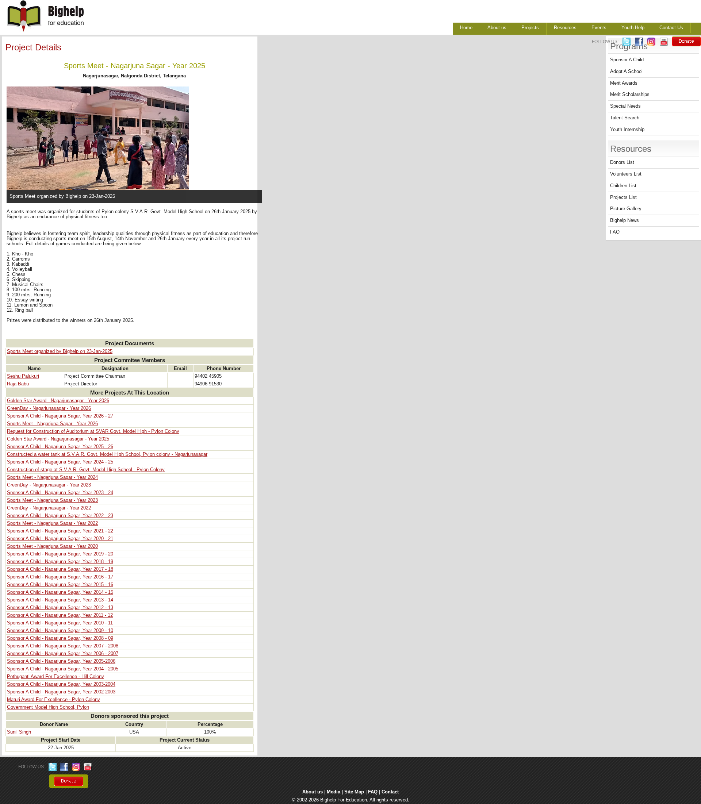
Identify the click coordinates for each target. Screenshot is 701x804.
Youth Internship (627, 129)
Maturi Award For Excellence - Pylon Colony (53, 699)
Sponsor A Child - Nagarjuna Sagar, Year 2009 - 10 (60, 630)
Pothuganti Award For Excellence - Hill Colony (55, 676)
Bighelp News (624, 220)
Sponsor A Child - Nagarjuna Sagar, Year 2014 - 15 (60, 592)
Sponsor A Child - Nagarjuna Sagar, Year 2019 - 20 (60, 554)
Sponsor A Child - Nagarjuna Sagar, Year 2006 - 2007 (62, 653)
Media (333, 792)
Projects (530, 27)
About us (496, 27)
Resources (565, 27)
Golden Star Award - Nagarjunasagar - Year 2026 (58, 400)
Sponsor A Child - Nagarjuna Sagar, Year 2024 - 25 (60, 462)
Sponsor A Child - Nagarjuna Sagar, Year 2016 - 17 (60, 577)
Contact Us (671, 27)
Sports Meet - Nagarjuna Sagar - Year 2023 (52, 500)
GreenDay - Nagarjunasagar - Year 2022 (49, 508)
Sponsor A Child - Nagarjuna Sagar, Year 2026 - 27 (60, 416)
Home (466, 27)
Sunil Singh (19, 732)
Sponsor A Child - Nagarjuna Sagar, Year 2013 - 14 (60, 600)
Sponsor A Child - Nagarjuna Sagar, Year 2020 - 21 (60, 538)
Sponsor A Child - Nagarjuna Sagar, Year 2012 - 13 (60, 607)
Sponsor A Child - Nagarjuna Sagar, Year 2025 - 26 (60, 446)
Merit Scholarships (630, 94)
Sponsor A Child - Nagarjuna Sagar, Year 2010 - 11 (60, 623)
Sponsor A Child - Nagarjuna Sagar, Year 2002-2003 (61, 692)
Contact (390, 792)
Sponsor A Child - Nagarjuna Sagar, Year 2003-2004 (61, 684)
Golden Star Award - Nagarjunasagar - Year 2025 (58, 439)
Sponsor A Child (627, 59)
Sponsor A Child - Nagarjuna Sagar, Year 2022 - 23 (60, 515)
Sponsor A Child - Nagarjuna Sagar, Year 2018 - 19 (60, 561)
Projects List (623, 197)
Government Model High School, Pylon (48, 707)
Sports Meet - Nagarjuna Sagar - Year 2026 (52, 423)
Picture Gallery (625, 208)
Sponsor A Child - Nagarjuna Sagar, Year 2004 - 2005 (62, 669)
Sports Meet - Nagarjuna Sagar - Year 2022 (52, 523)
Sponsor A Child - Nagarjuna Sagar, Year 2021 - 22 (60, 531)
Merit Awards (623, 83)
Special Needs (625, 106)
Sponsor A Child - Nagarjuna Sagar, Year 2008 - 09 (60, 638)
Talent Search (624, 117)
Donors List (622, 162)
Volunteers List (625, 174)
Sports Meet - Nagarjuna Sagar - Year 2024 (52, 477)
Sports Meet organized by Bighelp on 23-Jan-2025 (59, 351)
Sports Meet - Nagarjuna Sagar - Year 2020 (52, 546)
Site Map (354, 792)
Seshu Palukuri (23, 376)
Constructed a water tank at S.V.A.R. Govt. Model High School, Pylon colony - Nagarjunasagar (107, 454)
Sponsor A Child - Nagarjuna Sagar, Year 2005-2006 (61, 661)
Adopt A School (626, 71)
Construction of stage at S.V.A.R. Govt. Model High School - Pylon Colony (86, 469)
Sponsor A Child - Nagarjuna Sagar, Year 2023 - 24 (60, 492)
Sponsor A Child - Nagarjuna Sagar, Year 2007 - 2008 (62, 646)
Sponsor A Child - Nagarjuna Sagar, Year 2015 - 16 (60, 584)
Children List (623, 185)
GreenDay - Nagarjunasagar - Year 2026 (49, 408)
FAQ (615, 232)
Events (598, 27)
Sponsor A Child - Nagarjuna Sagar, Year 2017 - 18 (60, 569)
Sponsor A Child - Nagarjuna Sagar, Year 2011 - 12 (60, 615)
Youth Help (632, 27)
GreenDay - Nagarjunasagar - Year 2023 (49, 485)
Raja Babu (18, 383)
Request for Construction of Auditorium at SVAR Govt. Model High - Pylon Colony (93, 431)
